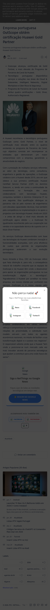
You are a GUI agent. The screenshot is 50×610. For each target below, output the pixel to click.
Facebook (36, 308)
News (17, 308)
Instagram (17, 316)
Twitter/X (36, 316)
